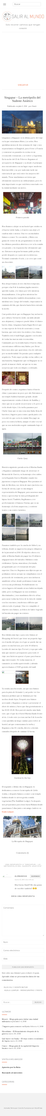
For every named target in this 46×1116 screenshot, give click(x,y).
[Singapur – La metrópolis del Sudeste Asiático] (22, 122)
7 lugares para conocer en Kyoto (16, 1026)
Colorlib (21, 1108)
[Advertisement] (23, 58)
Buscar (38, 1002)
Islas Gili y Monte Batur (15, 987)
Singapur (23, 85)
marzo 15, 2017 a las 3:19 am (24, 880)
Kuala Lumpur (8, 812)
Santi (34, 106)
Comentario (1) (22, 853)
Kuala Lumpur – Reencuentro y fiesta (23, 990)
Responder (35, 876)
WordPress (38, 1108)
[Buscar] (42, 4)
